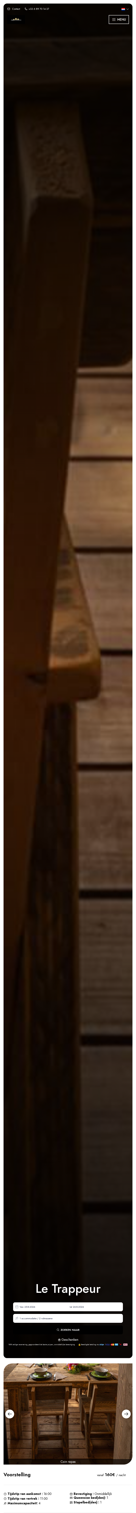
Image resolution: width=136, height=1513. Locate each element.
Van (22, 1307)
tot (71, 1307)
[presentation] (9, 1414)
